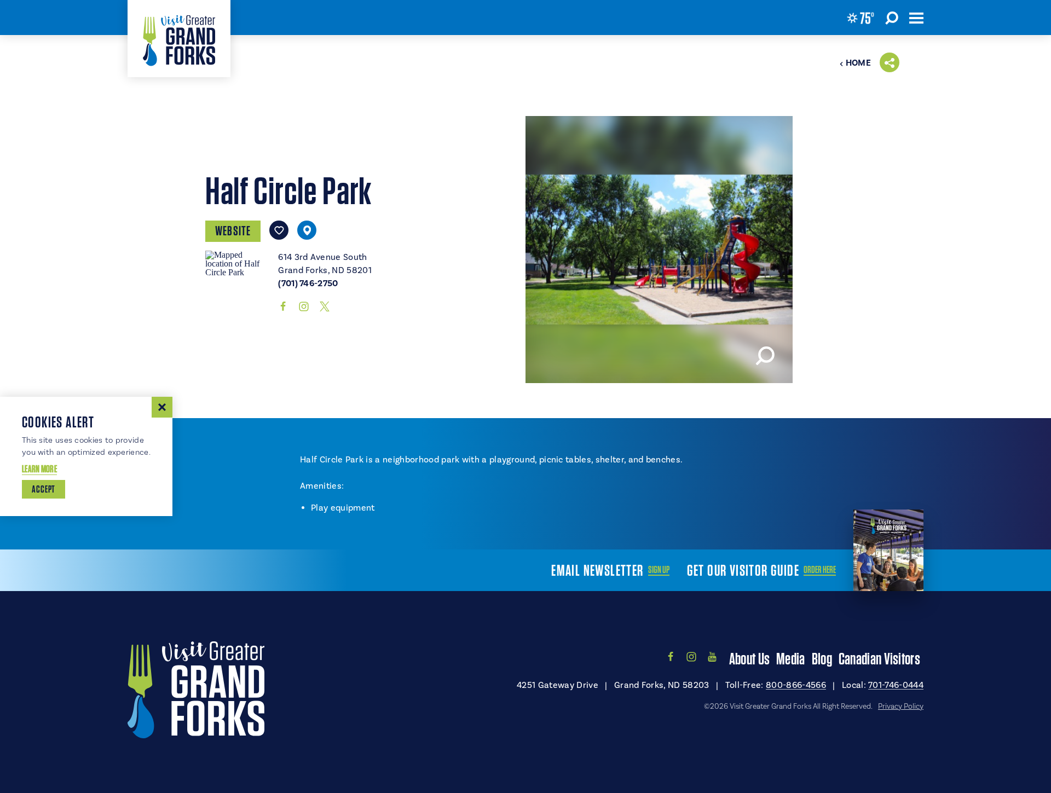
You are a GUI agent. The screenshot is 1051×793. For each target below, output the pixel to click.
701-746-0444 (895, 685)
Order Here (820, 569)
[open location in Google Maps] (237, 262)
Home (858, 63)
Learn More (39, 468)
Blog (822, 658)
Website (233, 231)
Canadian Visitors (879, 658)
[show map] (306, 230)
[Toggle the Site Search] (891, 17)
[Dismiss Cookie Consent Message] (162, 407)
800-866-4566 (796, 685)
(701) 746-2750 (308, 283)
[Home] (179, 38)
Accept (43, 489)
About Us (749, 658)
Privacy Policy (900, 706)
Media (790, 658)
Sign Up (658, 569)
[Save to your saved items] (278, 230)
